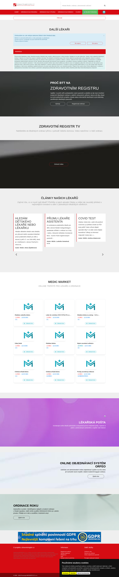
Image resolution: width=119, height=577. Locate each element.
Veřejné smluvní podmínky (67, 558)
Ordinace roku (88, 551)
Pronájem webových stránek (91, 558)
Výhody (57, 104)
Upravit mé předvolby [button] (83, 573)
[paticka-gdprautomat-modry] (59, 537)
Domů (17, 12)
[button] (16, 254)
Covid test (87, 218)
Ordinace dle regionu (29, 12)
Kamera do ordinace (89, 553)
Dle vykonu (95, 43)
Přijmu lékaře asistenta (58, 220)
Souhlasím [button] (66, 573)
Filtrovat (59, 18)
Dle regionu (78, 43)
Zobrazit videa (58, 164)
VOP (62, 556)
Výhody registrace (65, 553)
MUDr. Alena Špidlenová (28, 248)
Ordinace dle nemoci (65, 12)
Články (78, 12)
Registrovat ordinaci (78, 104)
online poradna (91, 12)
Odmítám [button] (73, 573)
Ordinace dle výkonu (47, 12)
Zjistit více (96, 476)
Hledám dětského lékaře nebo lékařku (25, 223)
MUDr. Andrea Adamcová (91, 238)
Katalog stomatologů (104, 12)
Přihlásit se (63, 554)
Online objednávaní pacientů (91, 554)
